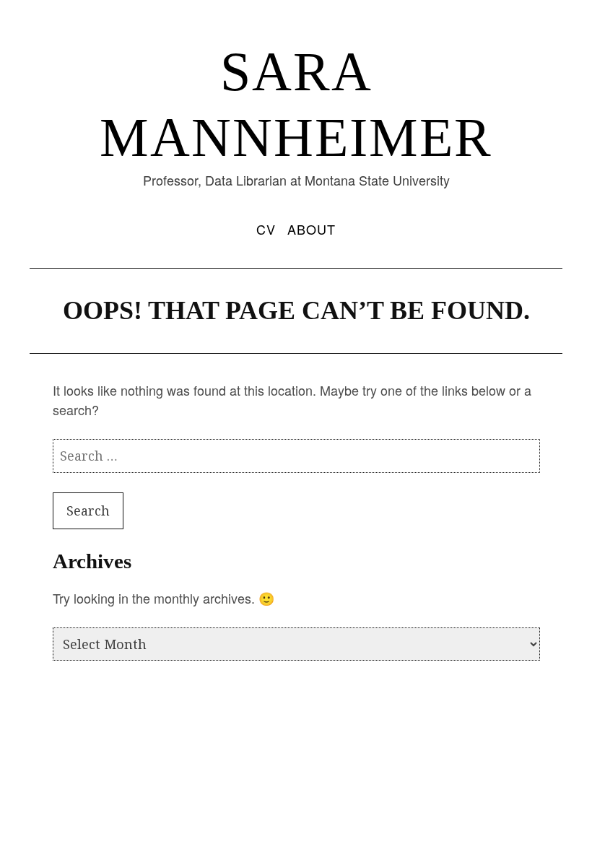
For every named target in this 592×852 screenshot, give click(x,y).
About (311, 228)
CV (266, 228)
